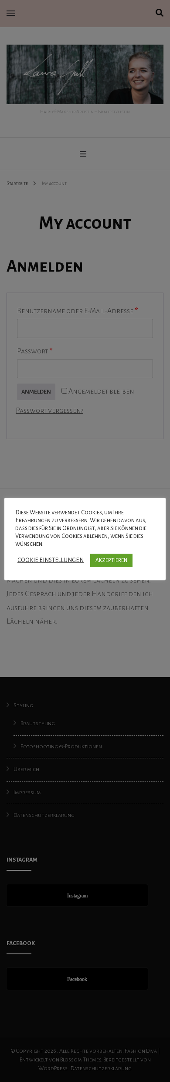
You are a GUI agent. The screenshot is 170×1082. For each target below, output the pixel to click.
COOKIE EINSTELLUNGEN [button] (50, 560)
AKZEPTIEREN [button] (111, 560)
